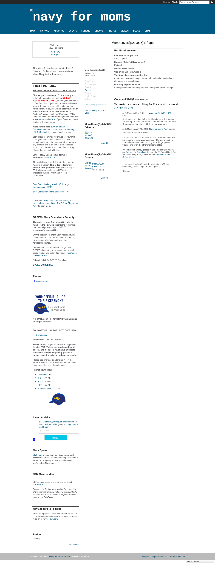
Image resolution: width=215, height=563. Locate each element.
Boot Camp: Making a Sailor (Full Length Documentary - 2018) (51, 185)
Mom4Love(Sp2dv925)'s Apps (95, 106)
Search (212, 2)
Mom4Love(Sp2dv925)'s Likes (95, 111)
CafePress (40, 484)
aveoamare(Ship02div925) (160, 112)
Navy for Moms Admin (159, 128)
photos (42, 119)
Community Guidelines (136, 151)
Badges (145, 556)
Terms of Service (177, 556)
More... (55, 437)
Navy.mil (37, 203)
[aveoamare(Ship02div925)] (89, 135)
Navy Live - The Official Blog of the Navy (55, 204)
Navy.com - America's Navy (56, 200)
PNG (40, 381)
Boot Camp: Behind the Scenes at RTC (51, 191)
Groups (88, 90)
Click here (37, 454)
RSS (34, 439)
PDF (40, 377)
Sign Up (166, 2)
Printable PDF (44, 388)
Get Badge (74, 543)
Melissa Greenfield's (48, 424)
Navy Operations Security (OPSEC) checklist (53, 130)
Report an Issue (159, 556)
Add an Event (42, 281)
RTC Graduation (40, 334)
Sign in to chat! (193, 561)
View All (104, 143)
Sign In (175, 2)
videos (52, 119)
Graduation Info (45, 374)
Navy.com (53, 518)
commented (68, 421)
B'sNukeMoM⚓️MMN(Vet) (50, 421)
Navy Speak (49, 157)
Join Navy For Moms (123, 107)
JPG (40, 384)
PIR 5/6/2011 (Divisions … (98, 165)
